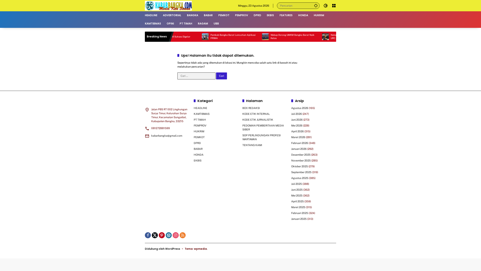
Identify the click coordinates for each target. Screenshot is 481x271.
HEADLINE (200, 108)
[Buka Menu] (334, 5)
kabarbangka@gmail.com (166, 135)
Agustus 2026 (299, 108)
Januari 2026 (299, 148)
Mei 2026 (297, 125)
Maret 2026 (298, 137)
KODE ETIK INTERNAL (256, 113)
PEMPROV (200, 125)
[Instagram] (176, 235)
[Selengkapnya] (167, 101)
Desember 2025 (301, 154)
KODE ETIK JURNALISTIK (257, 119)
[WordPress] (169, 235)
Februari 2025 (299, 213)
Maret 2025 (298, 207)
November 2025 (301, 160)
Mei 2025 (297, 195)
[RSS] (183, 235)
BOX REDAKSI (251, 108)
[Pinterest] (162, 235)
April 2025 (297, 201)
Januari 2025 (299, 218)
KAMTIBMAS (201, 113)
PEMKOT (199, 137)
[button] (316, 5)
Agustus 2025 (299, 178)
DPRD (197, 143)
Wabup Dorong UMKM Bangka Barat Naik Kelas (284, 37)
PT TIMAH (200, 119)
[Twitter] (155, 235)
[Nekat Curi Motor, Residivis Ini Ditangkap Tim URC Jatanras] (317, 36)
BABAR (198, 148)
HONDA (198, 154)
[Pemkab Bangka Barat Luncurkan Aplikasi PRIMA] (197, 36)
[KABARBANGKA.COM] (168, 5)
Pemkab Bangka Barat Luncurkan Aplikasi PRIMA (224, 37)
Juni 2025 (297, 189)
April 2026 (297, 131)
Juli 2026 (296, 113)
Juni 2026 (297, 119)
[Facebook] (148, 235)
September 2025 (301, 172)
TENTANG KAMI (252, 145)
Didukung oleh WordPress (162, 249)
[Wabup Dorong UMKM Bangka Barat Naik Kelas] (257, 36)
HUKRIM (199, 131)
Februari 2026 (299, 143)
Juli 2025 (296, 183)
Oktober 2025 (299, 166)
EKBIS (197, 160)
